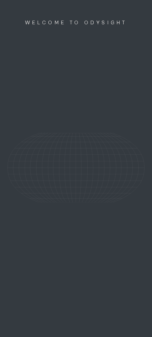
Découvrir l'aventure (76, 324)
